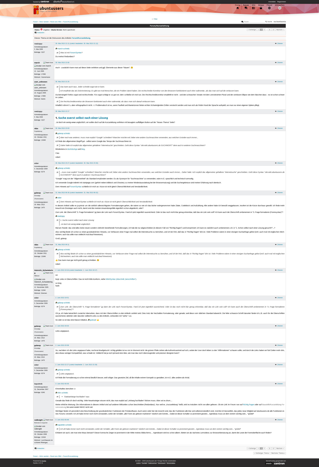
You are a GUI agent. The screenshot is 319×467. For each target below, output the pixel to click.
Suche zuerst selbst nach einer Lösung (83, 117)
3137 (43, 52)
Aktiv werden (44, 22)
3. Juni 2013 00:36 (62, 384)
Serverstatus (171, 463)
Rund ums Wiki (55, 22)
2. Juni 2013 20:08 (62, 345)
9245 (43, 392)
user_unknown (40, 82)
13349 (43, 140)
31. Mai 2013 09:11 (62, 245)
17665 (43, 96)
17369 (43, 74)
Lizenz (138, 463)
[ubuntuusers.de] (48, 10)
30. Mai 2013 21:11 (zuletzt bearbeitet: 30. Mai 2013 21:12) (76, 44)
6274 (43, 172)
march (60, 49)
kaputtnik (38, 384)
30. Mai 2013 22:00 (62, 63)
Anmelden (272, 2)
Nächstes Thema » (278, 453)
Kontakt (144, 463)
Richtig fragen (248, 405)
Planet (269, 5)
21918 (43, 437)
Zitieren (280, 44)
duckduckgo (72, 149)
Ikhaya (261, 5)
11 (269, 30)
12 (273, 30)
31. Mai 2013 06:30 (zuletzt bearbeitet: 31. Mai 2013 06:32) (76, 193)
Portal (237, 5)
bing (83, 149)
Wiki (253, 5)
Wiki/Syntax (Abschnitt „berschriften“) (121, 279)
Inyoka (44, 461)
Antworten (40, 33)
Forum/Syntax (75, 52)
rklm (36, 128)
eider (36, 163)
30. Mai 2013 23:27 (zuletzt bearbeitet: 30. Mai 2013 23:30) (76, 163)
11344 (43, 290)
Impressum (161, 463)
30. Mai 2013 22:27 (62, 111)
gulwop (60, 133)
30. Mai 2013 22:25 (62, 82)
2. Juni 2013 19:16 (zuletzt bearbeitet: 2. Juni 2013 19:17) (76, 270)
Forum (246, 5)
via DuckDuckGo (280, 22)
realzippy (38, 44)
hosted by (37, 2)
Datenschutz (152, 463)
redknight (38, 420)
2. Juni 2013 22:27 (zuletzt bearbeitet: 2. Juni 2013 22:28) (76, 365)
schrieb (66, 49)
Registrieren (281, 2)
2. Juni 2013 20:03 (62, 326)
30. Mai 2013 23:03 (62, 128)
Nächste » (280, 30)
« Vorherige (252, 30)
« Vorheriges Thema (261, 453)
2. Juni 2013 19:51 (62, 298)
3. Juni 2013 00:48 (62, 420)
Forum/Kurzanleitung (70, 22)
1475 (43, 208)
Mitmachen (279, 5)
